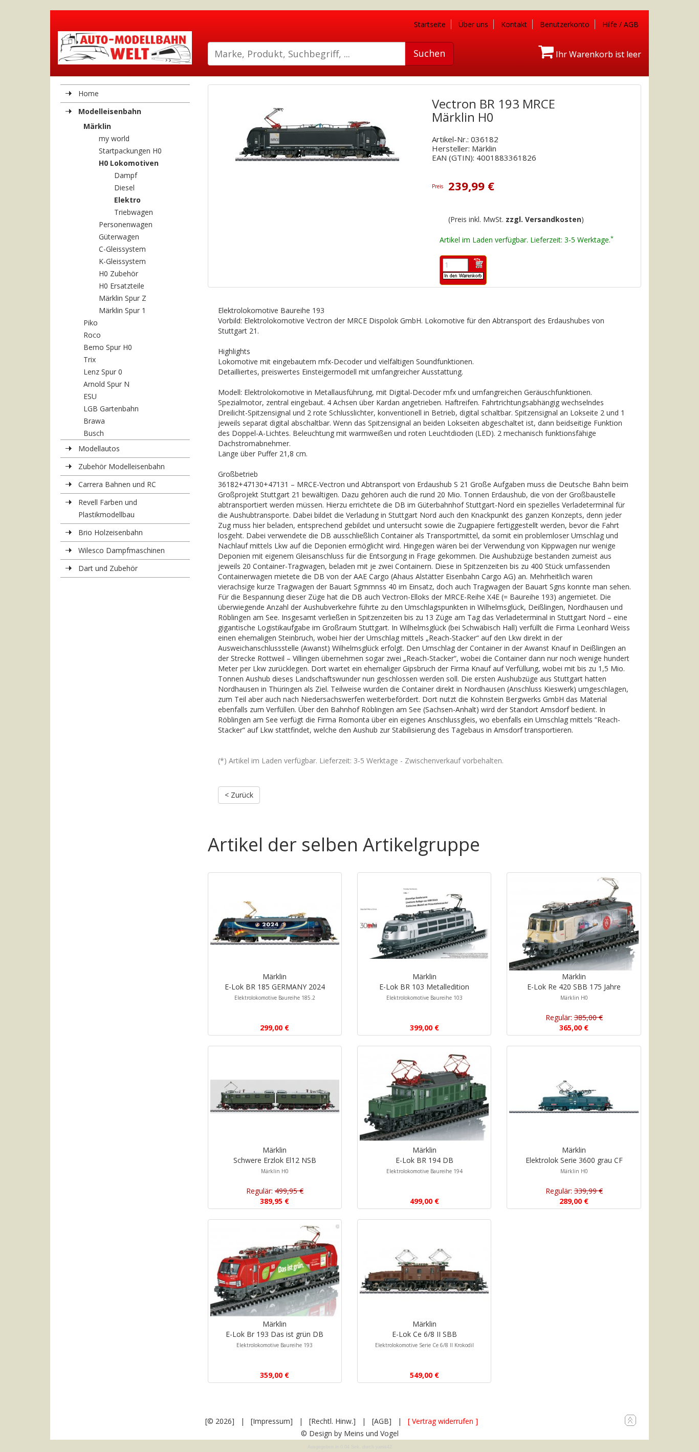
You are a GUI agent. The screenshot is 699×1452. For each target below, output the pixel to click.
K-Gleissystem (122, 261)
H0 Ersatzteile (121, 286)
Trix (89, 359)
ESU (90, 396)
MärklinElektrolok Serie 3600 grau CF (574, 1160)
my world (114, 138)
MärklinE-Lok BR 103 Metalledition (424, 986)
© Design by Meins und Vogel (350, 1433)
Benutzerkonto (564, 24)
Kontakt (514, 24)
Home (88, 93)
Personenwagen (125, 224)
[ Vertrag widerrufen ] (443, 1421)
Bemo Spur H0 (107, 347)
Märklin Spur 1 (122, 310)
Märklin (97, 126)
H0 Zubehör (118, 273)
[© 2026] (219, 1421)
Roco (92, 335)
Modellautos (99, 448)
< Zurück (239, 795)
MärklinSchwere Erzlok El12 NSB (274, 1160)
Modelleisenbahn (109, 111)
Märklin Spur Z (122, 298)
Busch (93, 433)
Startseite (430, 24)
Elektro (127, 200)
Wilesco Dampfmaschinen (121, 550)
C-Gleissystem (122, 249)
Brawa (94, 421)
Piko (90, 322)
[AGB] (381, 1421)
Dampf (125, 175)
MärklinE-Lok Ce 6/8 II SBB (424, 1334)
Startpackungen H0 (130, 151)
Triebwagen (133, 212)
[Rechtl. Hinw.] (332, 1421)
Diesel (124, 187)
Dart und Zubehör (108, 568)
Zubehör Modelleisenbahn (121, 466)
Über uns (473, 24)
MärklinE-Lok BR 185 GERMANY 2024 (275, 986)
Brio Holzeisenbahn (110, 532)
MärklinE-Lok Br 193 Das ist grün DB (274, 1334)
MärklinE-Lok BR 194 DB (424, 1160)
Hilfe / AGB (620, 24)
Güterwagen (119, 236)
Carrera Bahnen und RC (117, 484)
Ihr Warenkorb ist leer (597, 54)
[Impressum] (272, 1421)
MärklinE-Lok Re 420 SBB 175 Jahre (574, 986)
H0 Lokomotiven (129, 163)
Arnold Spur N (106, 384)
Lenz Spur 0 (102, 372)
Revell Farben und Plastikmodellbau (107, 508)
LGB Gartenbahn (111, 408)
